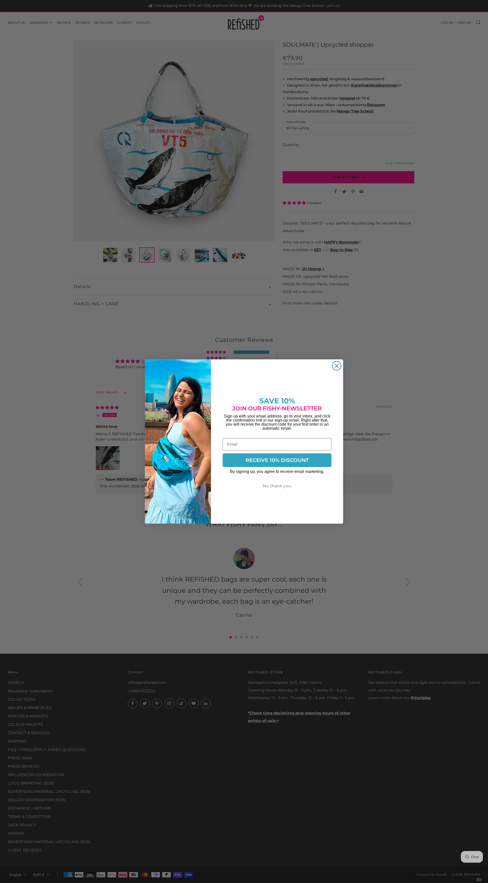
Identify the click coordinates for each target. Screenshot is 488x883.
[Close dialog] (336, 365)
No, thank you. (277, 486)
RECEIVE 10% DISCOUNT (277, 460)
